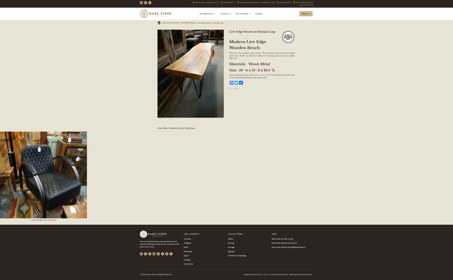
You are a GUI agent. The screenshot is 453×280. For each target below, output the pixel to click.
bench (236, 53)
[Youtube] (154, 253)
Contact (258, 14)
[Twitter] (158, 253)
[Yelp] (171, 253)
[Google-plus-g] (149, 2)
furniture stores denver (262, 75)
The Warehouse (206, 14)
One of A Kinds (241, 14)
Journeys (224, 14)
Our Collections (170, 23)
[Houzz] (166, 253)
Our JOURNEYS (191, 234)
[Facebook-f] (141, 2)
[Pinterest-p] (145, 253)
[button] (295, 14)
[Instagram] (145, 2)
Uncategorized (188, 23)
